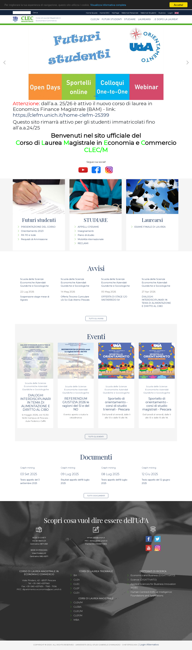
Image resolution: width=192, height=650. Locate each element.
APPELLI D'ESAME (88, 226)
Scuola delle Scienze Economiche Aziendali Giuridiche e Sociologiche (34, 282)
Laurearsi (144, 19)
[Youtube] (149, 547)
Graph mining (27, 467)
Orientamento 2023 (32, 231)
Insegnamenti (86, 231)
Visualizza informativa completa (108, 5)
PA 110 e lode (28, 235)
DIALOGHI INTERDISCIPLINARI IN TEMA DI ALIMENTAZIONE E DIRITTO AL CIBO (35, 402)
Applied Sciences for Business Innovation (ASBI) (153, 586)
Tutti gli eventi (96, 436)
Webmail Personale (130, 13)
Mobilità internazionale (91, 239)
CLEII (77, 592)
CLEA (77, 579)
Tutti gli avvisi (96, 318)
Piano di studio (86, 235)
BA (75, 575)
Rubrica (162, 13)
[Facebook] (149, 538)
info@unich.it (99, 537)
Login (170, 13)
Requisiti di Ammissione (34, 239)
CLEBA (77, 606)
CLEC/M (95, 19)
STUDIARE (130, 19)
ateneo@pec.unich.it (98, 541)
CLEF (77, 588)
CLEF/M (78, 615)
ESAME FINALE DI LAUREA (150, 226)
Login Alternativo (149, 644)
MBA (76, 619)
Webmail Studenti (148, 13)
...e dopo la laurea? (165, 19)
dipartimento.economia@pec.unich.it (41, 589)
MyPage (115, 13)
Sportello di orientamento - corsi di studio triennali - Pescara (116, 404)
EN (176, 13)
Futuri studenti (112, 19)
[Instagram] (157, 547)
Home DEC (105, 13)
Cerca (35, 12)
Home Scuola (91, 13)
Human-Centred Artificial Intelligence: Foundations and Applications (151, 594)
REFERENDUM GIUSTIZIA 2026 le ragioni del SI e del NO (75, 404)
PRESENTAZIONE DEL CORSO (38, 226)
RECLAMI (83, 243)
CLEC (77, 584)
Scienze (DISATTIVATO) (143, 579)
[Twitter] (157, 538)
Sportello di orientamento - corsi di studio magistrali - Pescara (156, 404)
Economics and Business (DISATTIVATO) (152, 575)
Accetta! (178, 5)
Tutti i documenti (96, 495)
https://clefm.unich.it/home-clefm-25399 (61, 115)
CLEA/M (78, 602)
